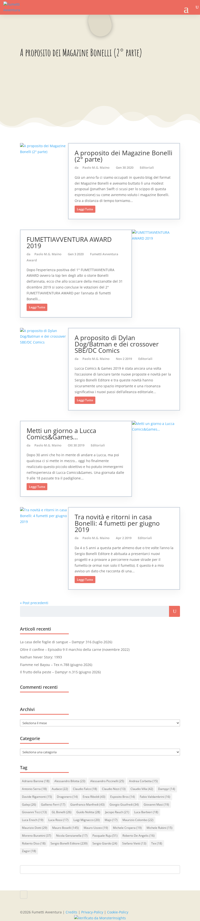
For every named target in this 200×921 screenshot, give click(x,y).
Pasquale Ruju (105, 835)
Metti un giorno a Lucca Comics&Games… (61, 433)
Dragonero (67, 797)
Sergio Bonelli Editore (69, 843)
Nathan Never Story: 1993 (41, 657)
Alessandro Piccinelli (107, 781)
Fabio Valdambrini (155, 797)
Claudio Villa (141, 789)
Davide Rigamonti (37, 797)
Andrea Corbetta (143, 781)
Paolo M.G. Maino (96, 167)
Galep (29, 804)
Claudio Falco (85, 789)
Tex (156, 843)
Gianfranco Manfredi (87, 804)
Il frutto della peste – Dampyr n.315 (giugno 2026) (60, 672)
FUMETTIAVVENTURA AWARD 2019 (69, 242)
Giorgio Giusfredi (124, 804)
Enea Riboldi (94, 797)
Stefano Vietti (134, 843)
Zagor (29, 851)
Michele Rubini (159, 828)
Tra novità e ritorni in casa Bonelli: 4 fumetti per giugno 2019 (117, 523)
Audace (60, 789)
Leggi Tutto (85, 209)
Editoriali (147, 167)
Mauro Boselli (65, 828)
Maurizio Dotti (34, 828)
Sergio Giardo (104, 843)
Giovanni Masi (156, 804)
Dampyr (166, 789)
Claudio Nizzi (114, 789)
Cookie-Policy (117, 912)
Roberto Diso (34, 843)
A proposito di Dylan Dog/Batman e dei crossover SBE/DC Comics (117, 344)
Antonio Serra (34, 789)
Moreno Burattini (36, 835)
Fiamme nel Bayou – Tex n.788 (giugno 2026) (56, 664)
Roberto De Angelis (138, 835)
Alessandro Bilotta (69, 781)
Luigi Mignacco (86, 820)
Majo (111, 820)
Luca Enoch (32, 820)
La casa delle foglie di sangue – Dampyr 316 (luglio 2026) (66, 642)
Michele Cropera (127, 828)
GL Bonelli (61, 812)
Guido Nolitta (88, 812)
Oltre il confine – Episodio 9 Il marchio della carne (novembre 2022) (75, 649)
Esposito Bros (122, 797)
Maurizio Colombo (137, 820)
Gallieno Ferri (53, 804)
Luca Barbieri (146, 812)
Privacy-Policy (92, 912)
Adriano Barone (36, 781)
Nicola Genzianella (72, 835)
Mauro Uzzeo (96, 828)
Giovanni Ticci (34, 812)
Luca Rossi (58, 820)
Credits (71, 912)
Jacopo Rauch (117, 812)
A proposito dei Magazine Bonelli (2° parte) (123, 156)
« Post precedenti (34, 602)
